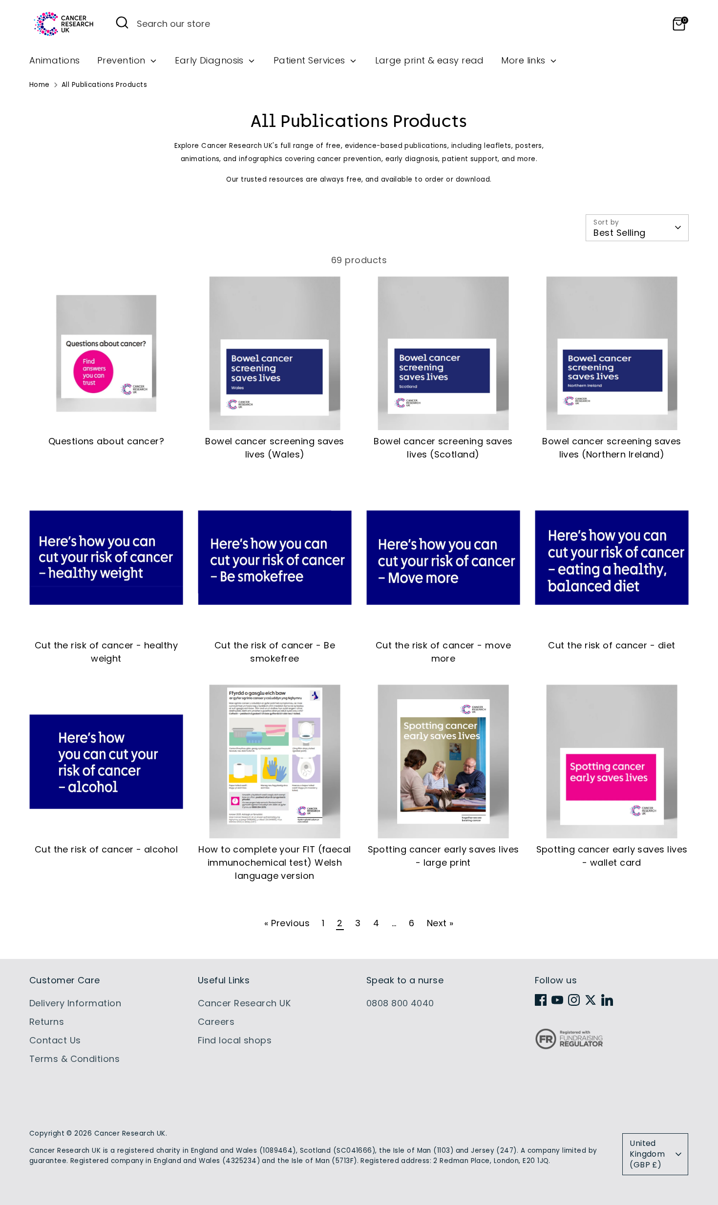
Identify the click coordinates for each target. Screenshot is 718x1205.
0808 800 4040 (400, 1003)
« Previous (287, 923)
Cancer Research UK (244, 1003)
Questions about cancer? (106, 441)
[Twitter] (590, 1000)
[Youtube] (557, 1000)
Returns (46, 1022)
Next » (440, 923)
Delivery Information (75, 1003)
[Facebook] (541, 1000)
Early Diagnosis (210, 60)
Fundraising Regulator (569, 1046)
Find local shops (235, 1040)
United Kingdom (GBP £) (647, 1154)
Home (39, 84)
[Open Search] (122, 22)
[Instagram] (574, 1000)
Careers (216, 1022)
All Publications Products (104, 84)
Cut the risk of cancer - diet (611, 645)
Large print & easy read (429, 60)
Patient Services (311, 60)
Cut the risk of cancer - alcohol (106, 849)
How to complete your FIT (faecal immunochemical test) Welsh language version (274, 862)
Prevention (122, 60)
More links (524, 60)
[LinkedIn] (607, 1000)
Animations (54, 60)
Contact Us (55, 1040)
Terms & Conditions (74, 1059)
